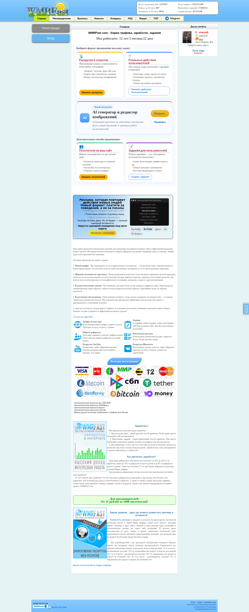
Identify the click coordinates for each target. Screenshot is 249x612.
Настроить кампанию (102, 233)
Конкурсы (115, 18)
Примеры (160, 122)
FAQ (130, 18)
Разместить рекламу (120, 520)
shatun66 (203, 32)
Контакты (191, 604)
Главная (41, 18)
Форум (143, 18)
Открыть (159, 113)
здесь (206, 45)
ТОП (155, 18)
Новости (98, 18)
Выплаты (82, 18)
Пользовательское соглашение (204, 605)
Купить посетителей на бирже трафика (92, 565)
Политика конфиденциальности (205, 608)
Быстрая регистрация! (125, 361)
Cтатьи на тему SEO (83, 317)
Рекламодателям (61, 18)
